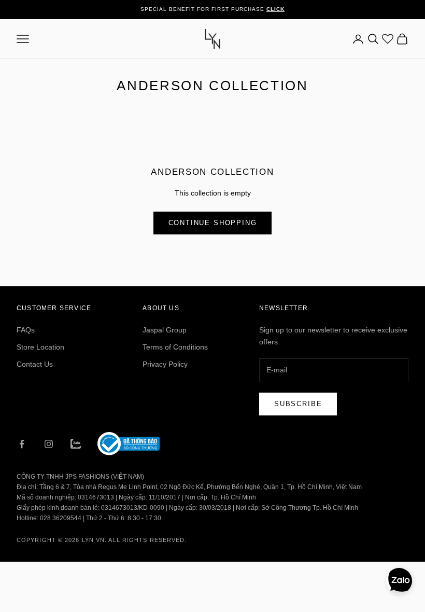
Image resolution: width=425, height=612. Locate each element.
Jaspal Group (165, 330)
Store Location (40, 347)
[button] (399, 581)
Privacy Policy (165, 364)
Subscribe (298, 404)
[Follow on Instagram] (49, 444)
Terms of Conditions (175, 347)
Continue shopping (212, 223)
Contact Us (35, 364)
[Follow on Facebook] (22, 444)
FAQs (26, 330)
